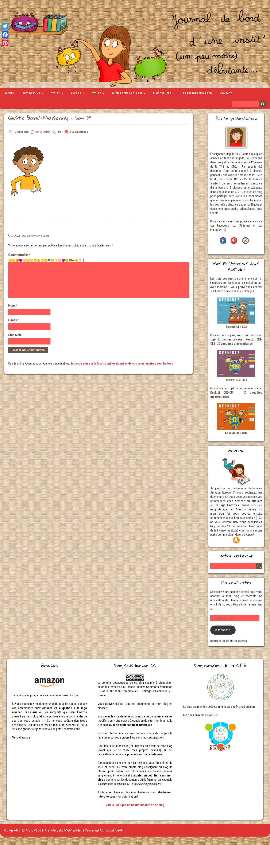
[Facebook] (5, 34)
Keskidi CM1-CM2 (236, 433)
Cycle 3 (96, 93)
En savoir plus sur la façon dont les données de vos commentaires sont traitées (121, 363)
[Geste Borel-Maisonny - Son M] (27, 141)
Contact (226, 93)
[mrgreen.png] (49, 259)
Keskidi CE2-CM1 (236, 380)
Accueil (9, 93)
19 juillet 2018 (21, 132)
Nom (12, 305)
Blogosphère (162, 93)
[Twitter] (5, 26)
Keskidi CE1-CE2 (236, 326)
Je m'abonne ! (223, 630)
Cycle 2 (76, 93)
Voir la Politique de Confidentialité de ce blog (135, 805)
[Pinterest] (5, 43)
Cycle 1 (56, 93)
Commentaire (19, 255)
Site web (14, 335)
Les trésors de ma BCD (196, 93)
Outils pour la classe (127, 93)
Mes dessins (31, 93)
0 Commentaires (79, 132)
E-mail (13, 320)
